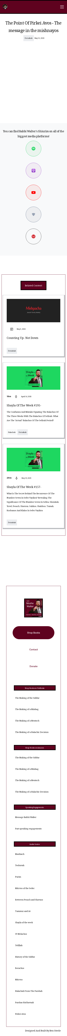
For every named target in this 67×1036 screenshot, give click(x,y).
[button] (61, 7)
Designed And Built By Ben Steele (43, 1031)
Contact (33, 649)
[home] (4, 7)
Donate (34, 666)
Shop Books (33, 632)
